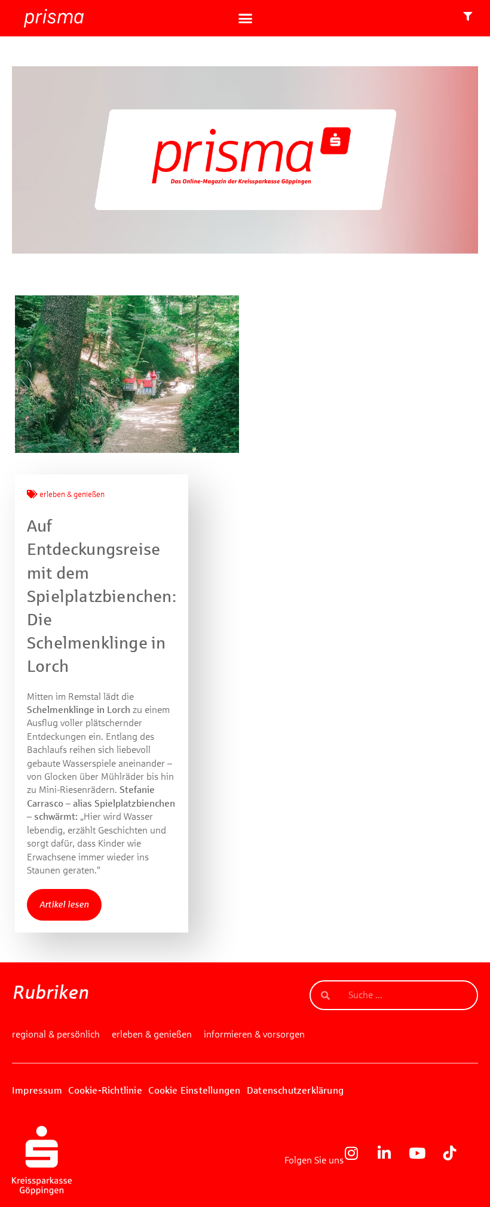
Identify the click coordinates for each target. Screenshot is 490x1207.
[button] (245, 18)
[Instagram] (358, 1160)
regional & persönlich (56, 1034)
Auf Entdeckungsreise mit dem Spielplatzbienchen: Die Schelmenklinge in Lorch (101, 596)
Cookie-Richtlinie (105, 1090)
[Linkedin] (391, 1160)
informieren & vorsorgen (254, 1034)
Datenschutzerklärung (295, 1090)
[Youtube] (424, 1160)
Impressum (37, 1090)
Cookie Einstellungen (194, 1090)
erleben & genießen (72, 494)
